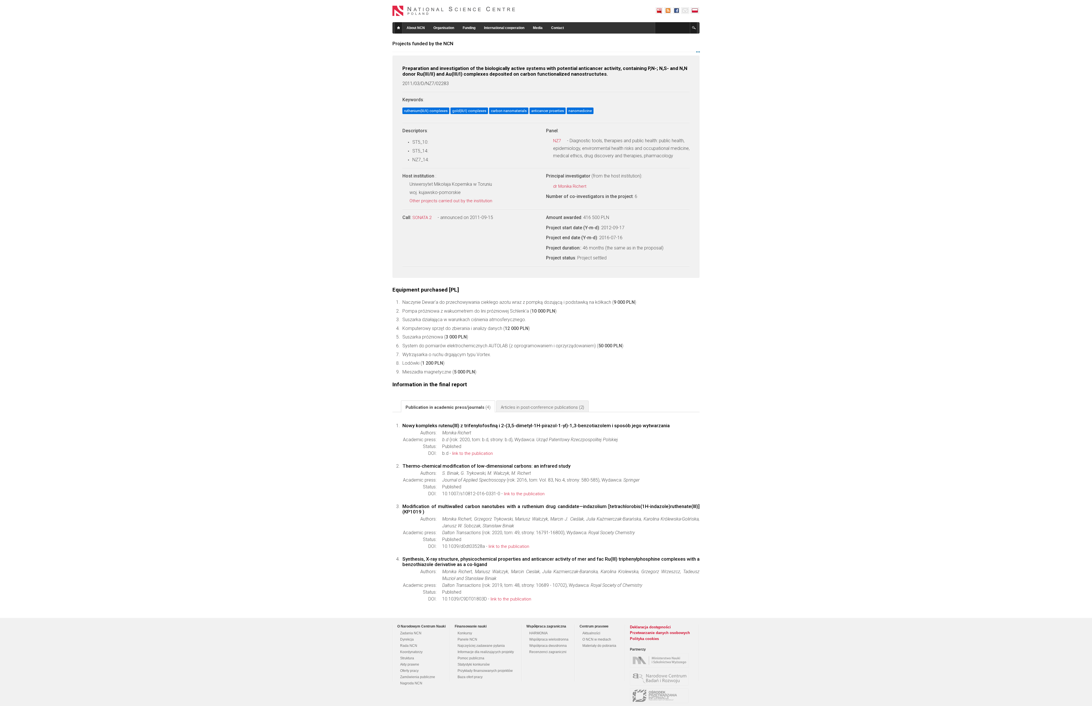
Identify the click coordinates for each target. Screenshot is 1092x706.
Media (538, 28)
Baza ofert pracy (470, 677)
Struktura (407, 658)
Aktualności (591, 633)
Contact (557, 28)
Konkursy (465, 633)
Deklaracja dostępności (650, 627)
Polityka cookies (644, 639)
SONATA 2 (422, 217)
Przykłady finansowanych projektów (485, 670)
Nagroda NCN (411, 683)
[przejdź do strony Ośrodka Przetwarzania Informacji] (660, 695)
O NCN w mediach (596, 639)
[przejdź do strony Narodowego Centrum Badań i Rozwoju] (660, 678)
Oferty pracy (409, 670)
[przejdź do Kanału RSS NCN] (667, 10)
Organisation (443, 28)
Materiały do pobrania (599, 645)
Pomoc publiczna (471, 658)
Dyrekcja (407, 639)
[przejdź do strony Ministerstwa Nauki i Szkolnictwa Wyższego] (660, 660)
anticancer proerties (547, 111)
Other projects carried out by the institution (451, 200)
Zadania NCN (410, 633)
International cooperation (504, 28)
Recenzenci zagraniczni (547, 652)
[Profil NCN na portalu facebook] (676, 10)
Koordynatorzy (411, 652)
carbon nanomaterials (509, 111)
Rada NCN (408, 645)
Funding (469, 28)
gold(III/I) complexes (469, 111)
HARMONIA (538, 633)
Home (398, 28)
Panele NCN (467, 639)
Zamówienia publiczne (417, 677)
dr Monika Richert (570, 186)
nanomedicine (580, 111)
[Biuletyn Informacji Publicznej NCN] (659, 10)
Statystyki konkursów (474, 664)
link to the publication (472, 453)
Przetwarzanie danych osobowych (660, 633)
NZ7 (557, 140)
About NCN (416, 28)
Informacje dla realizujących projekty (486, 652)
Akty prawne (409, 664)
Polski (695, 10)
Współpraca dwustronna (548, 645)
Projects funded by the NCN (422, 43)
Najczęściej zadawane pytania (481, 645)
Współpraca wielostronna (548, 639)
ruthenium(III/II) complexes (426, 111)
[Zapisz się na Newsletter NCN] (685, 10)
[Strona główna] (453, 11)
